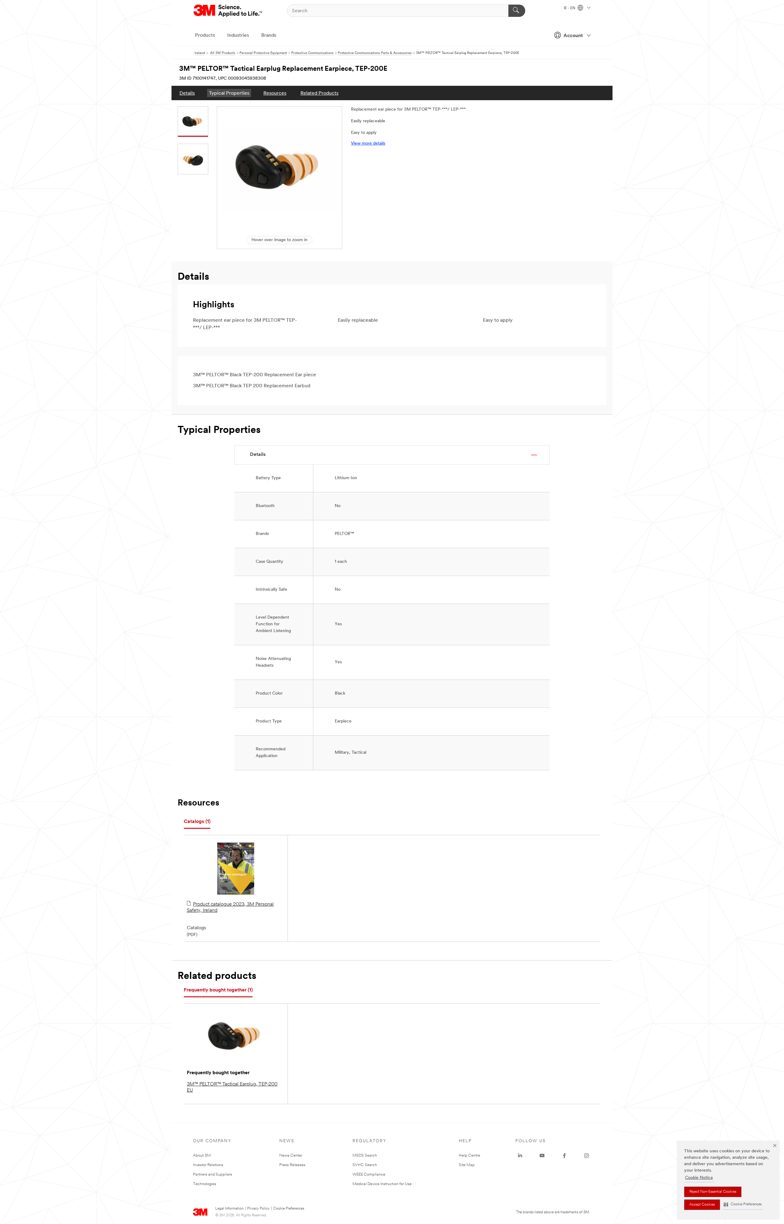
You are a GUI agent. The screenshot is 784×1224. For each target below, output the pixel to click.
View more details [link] (368, 143)
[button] (742, 1204)
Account (573, 35)
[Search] (516, 11)
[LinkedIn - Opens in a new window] (520, 1155)
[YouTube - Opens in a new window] (542, 1155)
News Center (290, 1156)
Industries (238, 35)
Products (205, 35)
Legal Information (229, 1209)
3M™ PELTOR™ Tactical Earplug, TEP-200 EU (232, 1087)
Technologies (204, 1184)
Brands (268, 35)
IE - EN (570, 8)
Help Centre (469, 1156)
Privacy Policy (258, 1209)
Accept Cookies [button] (702, 1205)
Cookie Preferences (288, 1209)
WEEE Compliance (368, 1175)
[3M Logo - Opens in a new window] (228, 11)
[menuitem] (187, 93)
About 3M (202, 1156)
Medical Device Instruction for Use (382, 1184)
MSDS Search (364, 1156)
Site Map (467, 1165)
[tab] (197, 822)
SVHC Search (364, 1165)
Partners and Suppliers (212, 1175)
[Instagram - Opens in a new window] (586, 1155)
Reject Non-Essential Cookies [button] (712, 1192)
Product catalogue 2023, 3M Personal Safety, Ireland (230, 907)
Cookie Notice (699, 1178)
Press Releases (292, 1165)
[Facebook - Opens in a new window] (564, 1155)
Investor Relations (208, 1165)
